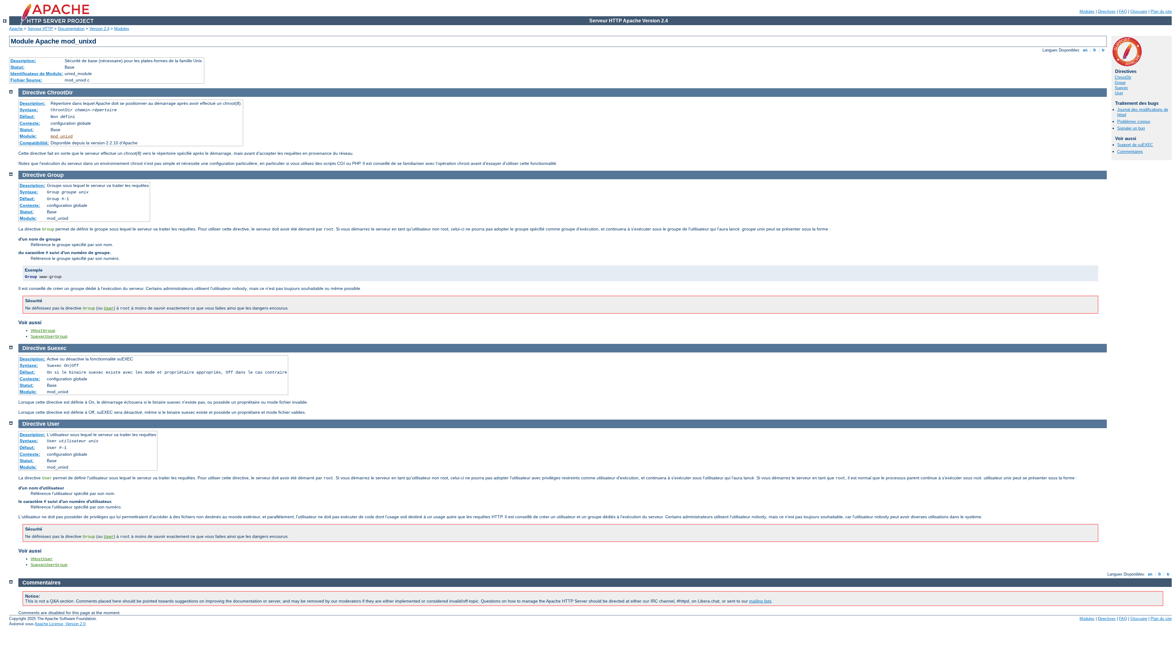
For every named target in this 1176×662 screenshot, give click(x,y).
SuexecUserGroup (49, 336)
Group (1120, 82)
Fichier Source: (26, 80)
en (1085, 50)
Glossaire (1138, 11)
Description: (23, 60)
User (1119, 93)
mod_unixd (62, 136)
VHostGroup (43, 330)
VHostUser (42, 559)
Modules (1087, 11)
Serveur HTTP (40, 28)
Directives (1107, 11)
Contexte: (30, 123)
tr (1103, 50)
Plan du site (1161, 11)
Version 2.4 (99, 28)
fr (1094, 50)
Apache (16, 28)
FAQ (1123, 11)
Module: (28, 136)
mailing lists (760, 601)
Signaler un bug (1131, 128)
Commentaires (1130, 151)
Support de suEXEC (1135, 145)
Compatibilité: (34, 142)
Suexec (1121, 88)
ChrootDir (1123, 77)
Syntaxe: (29, 109)
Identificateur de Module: (36, 73)
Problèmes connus (1133, 121)
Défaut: (27, 116)
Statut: (17, 67)
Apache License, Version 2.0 (60, 624)
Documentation (71, 28)
